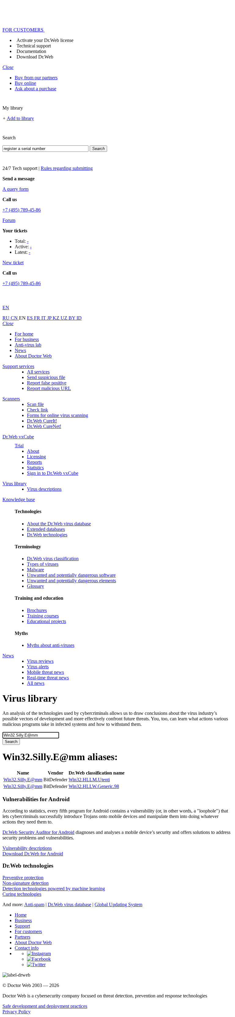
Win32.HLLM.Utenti (89, 779)
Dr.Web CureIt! (42, 420)
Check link (37, 409)
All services (38, 371)
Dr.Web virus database (69, 904)
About (33, 451)
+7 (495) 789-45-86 (21, 209)
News (20, 350)
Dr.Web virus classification (53, 558)
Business (23, 920)
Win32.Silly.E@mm (22, 779)
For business (27, 339)
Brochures (37, 610)
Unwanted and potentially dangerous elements (71, 580)
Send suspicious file (46, 377)
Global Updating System (118, 904)
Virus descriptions (44, 489)
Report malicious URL (49, 388)
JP (50, 318)
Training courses (43, 615)
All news (35, 683)
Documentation (31, 51)
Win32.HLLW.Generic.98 (94, 786)
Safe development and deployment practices (44, 1006)
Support (22, 926)
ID (79, 318)
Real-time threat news (48, 677)
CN (15, 318)
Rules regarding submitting (67, 168)
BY (72, 318)
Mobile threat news (45, 672)
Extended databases (46, 529)
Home (21, 915)
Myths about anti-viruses (50, 645)
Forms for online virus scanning (57, 415)
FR (37, 318)
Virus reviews (40, 661)
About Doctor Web (33, 355)
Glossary (35, 586)
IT (44, 318)
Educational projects (46, 621)
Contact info (27, 948)
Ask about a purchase (35, 88)
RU (6, 318)
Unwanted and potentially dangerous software (71, 575)
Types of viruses (42, 564)
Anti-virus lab (28, 344)
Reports (34, 462)
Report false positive (46, 382)
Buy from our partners (36, 77)
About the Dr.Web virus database (59, 523)
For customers (28, 931)
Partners (22, 937)
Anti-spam (34, 904)
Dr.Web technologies (47, 534)
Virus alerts (38, 666)
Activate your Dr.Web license (45, 40)
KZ (57, 318)
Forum (8, 220)
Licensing (36, 456)
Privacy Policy (16, 1011)
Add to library (20, 118)
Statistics (35, 467)
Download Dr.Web (35, 56)
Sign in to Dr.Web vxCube (52, 473)
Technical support (34, 45)
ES (30, 318)
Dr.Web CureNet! (44, 426)
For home (24, 333)
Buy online (25, 83)
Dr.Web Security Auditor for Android (38, 832)
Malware (35, 569)
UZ (65, 318)
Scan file (35, 404)
